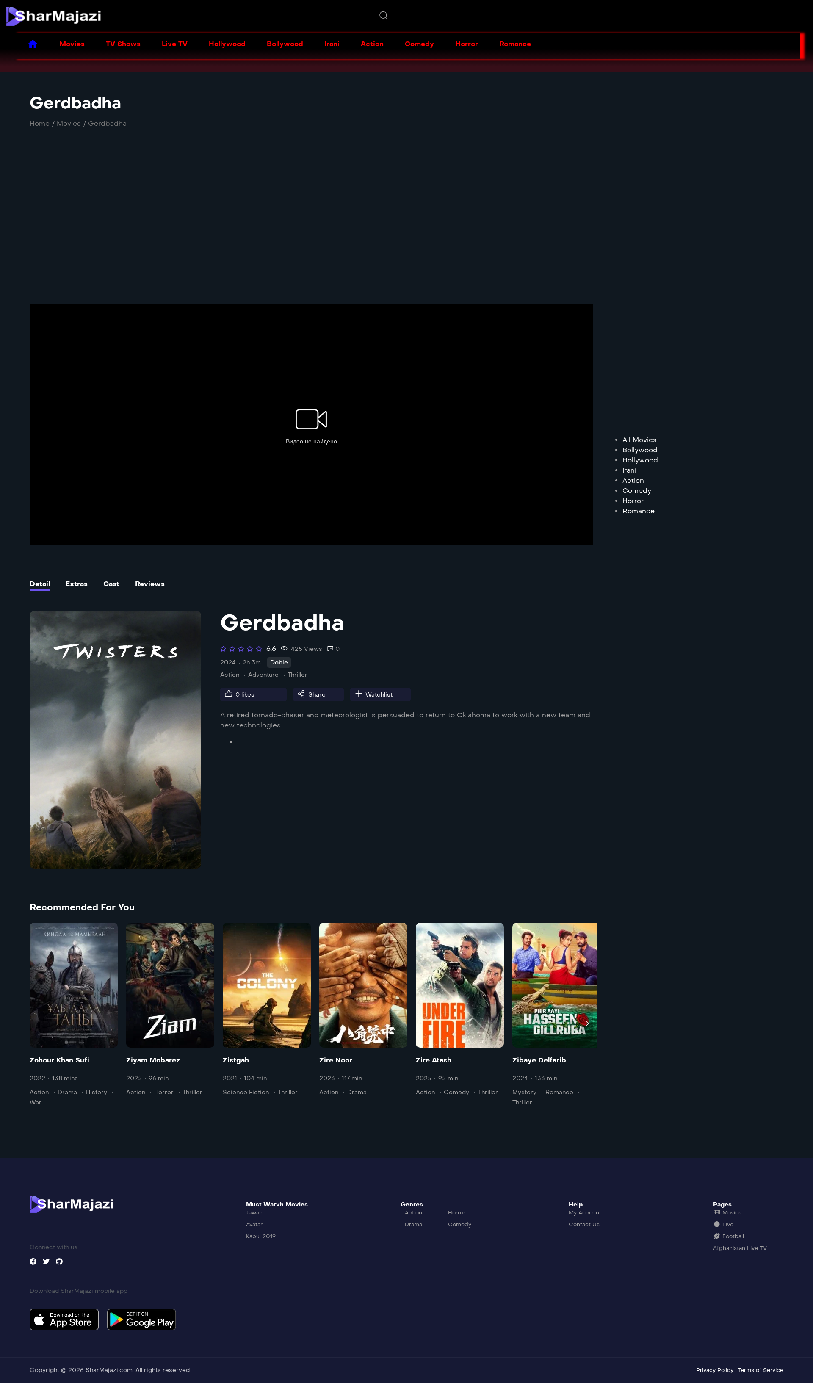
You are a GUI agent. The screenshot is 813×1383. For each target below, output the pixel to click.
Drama (67, 1092)
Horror (466, 44)
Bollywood (285, 44)
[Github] (59, 1261)
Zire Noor (335, 1060)
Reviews (150, 584)
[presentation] (35, 1023)
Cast (111, 584)
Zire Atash (433, 1060)
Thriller (297, 674)
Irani (332, 44)
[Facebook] (33, 1261)
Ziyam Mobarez (153, 1060)
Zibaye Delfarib (539, 1060)
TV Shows (123, 44)
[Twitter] (46, 1261)
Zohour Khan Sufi (59, 1060)
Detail (40, 584)
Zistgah (236, 1060)
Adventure (263, 674)
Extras (77, 584)
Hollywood (227, 44)
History (96, 1092)
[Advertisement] (265, 225)
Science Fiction (246, 1092)
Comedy (419, 44)
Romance (515, 44)
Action (372, 44)
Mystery (524, 1092)
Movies (72, 44)
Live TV (175, 44)
